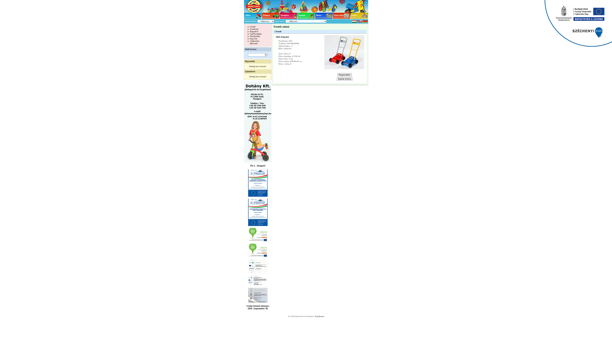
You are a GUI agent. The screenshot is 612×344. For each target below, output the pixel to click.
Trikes (247, 15)
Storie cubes (339, 15)
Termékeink (254, 29)
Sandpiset (285, 15)
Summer (301, 15)
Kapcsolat (253, 39)
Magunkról (254, 31)
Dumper (266, 15)
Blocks (318, 15)
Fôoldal (252, 27)
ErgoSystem (319, 316)
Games (354, 15)
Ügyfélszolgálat (256, 34)
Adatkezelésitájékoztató (254, 42)
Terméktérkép (255, 36)
